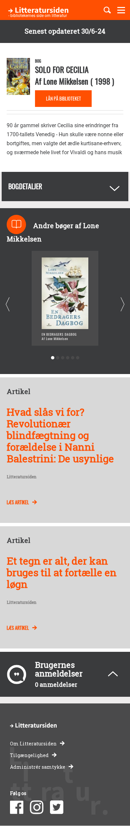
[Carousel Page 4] (67, 357)
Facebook (16, 807)
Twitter (56, 807)
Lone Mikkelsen (65, 81)
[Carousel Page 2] (57, 357)
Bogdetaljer (25, 186)
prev (7, 304)
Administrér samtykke (37, 767)
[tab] (65, 186)
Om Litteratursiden (33, 743)
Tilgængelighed (29, 755)
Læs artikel (18, 502)
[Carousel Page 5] (72, 357)
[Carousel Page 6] (77, 357)
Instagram (36, 807)
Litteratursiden (21, 477)
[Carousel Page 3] (62, 357)
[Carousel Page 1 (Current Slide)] (52, 357)
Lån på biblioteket (63, 98)
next (122, 304)
